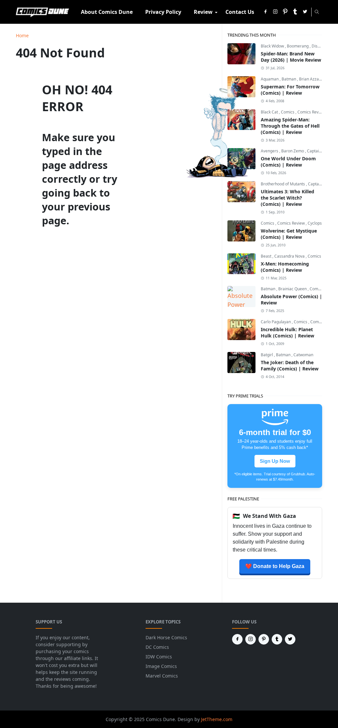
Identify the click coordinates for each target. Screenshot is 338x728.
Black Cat (270, 112)
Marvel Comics (162, 676)
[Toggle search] (317, 12)
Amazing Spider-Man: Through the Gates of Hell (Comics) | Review (290, 125)
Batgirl (267, 355)
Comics (288, 112)
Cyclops (315, 223)
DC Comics (157, 647)
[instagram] (275, 12)
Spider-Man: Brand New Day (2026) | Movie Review (291, 56)
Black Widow (273, 46)
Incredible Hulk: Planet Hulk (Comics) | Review (287, 332)
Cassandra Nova (290, 256)
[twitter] (305, 12)
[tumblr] (295, 12)
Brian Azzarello (313, 79)
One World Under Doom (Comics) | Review (288, 161)
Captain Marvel (321, 151)
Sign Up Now (275, 461)
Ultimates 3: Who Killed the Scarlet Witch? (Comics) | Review (287, 197)
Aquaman (270, 79)
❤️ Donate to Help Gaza (274, 566)
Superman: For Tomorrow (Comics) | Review (290, 89)
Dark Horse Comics (166, 637)
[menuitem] (106, 12)
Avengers (270, 151)
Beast (266, 256)
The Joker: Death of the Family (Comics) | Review (290, 365)
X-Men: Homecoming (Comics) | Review (285, 267)
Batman (289, 79)
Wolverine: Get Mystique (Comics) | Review (289, 234)
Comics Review (311, 112)
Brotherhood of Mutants (283, 184)
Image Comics (161, 666)
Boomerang (298, 46)
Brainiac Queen (293, 289)
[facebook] (265, 12)
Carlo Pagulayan (276, 322)
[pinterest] (285, 12)
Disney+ (319, 46)
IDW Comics (159, 656)
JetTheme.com (216, 719)
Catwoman (303, 355)
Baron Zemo (293, 151)
